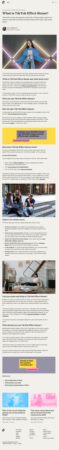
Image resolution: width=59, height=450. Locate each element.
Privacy (15, 443)
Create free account (48, 438)
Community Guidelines (33, 314)
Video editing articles (18, 10)
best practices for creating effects (18, 167)
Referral (18, 438)
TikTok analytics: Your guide (13, 382)
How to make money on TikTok (13, 380)
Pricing (45, 434)
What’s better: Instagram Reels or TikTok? (17, 385)
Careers (18, 436)
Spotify (31, 429)
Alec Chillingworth (12, 28)
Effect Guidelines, (19, 163)
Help (17, 433)
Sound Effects (47, 431)
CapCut (12, 123)
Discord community (26, 169)
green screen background (29, 86)
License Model (47, 433)
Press (17, 434)
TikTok (31, 438)
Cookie (19, 443)
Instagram (32, 433)
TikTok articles (7, 10)
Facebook (32, 434)
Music (44, 429)
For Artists (19, 429)
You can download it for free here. (17, 114)
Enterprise (18, 431)
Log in (44, 436)
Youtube (31, 431)
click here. (42, 179)
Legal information (7, 443)
